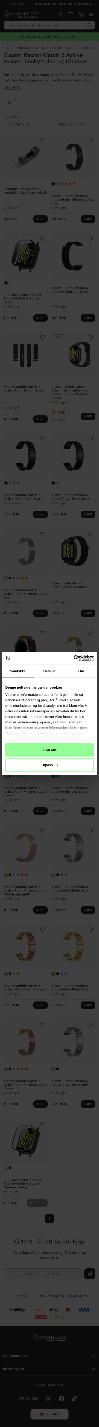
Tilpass (47, 765)
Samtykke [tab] (18, 671)
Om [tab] (81, 671)
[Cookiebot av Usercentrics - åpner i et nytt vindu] (73, 658)
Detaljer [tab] (49, 671)
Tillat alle (49, 750)
